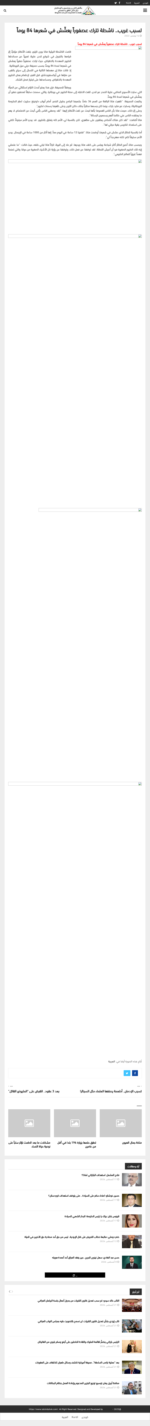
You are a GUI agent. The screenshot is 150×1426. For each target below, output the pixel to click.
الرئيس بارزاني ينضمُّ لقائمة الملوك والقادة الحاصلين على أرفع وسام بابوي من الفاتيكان (78, 1341)
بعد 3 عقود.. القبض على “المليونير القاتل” (33, 1090)
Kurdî (128, 2)
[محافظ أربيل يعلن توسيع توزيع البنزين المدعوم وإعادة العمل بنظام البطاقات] (132, 1387)
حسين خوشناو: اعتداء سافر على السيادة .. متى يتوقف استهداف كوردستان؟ (83, 1195)
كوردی (145, 2)
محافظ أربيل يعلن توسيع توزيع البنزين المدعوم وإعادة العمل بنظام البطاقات (83, 1383)
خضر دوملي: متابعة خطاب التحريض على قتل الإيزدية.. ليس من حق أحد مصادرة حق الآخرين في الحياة (72, 1237)
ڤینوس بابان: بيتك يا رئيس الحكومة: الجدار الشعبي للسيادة (92, 1216)
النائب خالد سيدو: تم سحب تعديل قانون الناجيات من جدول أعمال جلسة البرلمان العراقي (78, 1300)
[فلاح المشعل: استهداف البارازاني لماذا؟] (132, 1179)
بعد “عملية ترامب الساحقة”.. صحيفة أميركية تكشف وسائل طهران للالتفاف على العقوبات (77, 1362)
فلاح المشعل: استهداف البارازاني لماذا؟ (100, 1175)
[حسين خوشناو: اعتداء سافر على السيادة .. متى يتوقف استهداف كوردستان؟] (132, 1200)
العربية (137, 2)
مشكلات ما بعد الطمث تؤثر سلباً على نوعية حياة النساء (29, 1144)
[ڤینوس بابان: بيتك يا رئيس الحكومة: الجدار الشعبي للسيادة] (132, 1221)
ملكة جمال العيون (132, 1142)
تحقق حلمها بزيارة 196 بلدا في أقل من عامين (76, 1144)
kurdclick (107, 1408)
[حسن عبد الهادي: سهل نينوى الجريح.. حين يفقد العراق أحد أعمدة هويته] (132, 1262)
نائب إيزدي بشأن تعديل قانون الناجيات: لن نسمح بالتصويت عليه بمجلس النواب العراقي (78, 1321)
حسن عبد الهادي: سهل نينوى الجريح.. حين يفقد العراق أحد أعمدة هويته (85, 1257)
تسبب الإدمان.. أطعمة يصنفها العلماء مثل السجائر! (111, 1090)
